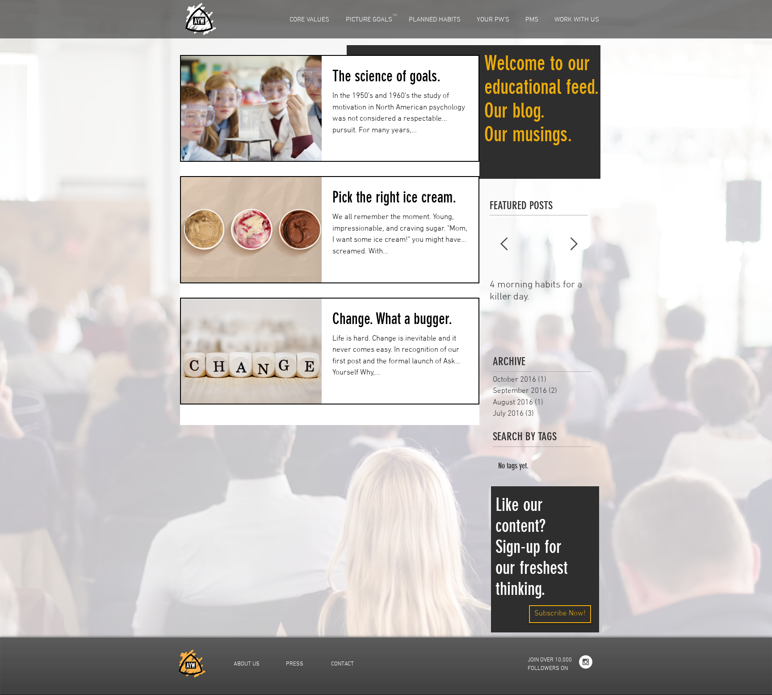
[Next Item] (574, 244)
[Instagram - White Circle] (585, 662)
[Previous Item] (504, 244)
